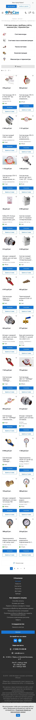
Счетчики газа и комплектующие (20, 40)
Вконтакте (15, 640)
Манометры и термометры (20, 59)
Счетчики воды (20, 34)
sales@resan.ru (19, 653)
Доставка (18, 591)
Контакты (18, 586)
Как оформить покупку (18, 598)
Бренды (18, 593)
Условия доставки (18, 603)
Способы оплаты (18, 601)
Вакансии (18, 588)
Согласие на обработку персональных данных (18, 608)
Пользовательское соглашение (18, 611)
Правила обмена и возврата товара (18, 606)
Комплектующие (20, 53)
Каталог (18, 581)
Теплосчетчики (20, 47)
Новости (18, 583)
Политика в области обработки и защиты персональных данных (18, 614)
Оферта (18, 620)
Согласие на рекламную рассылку (18, 617)
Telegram (19, 640)
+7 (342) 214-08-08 (19, 649)
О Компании (18, 578)
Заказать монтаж (18, 627)
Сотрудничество (18, 624)
